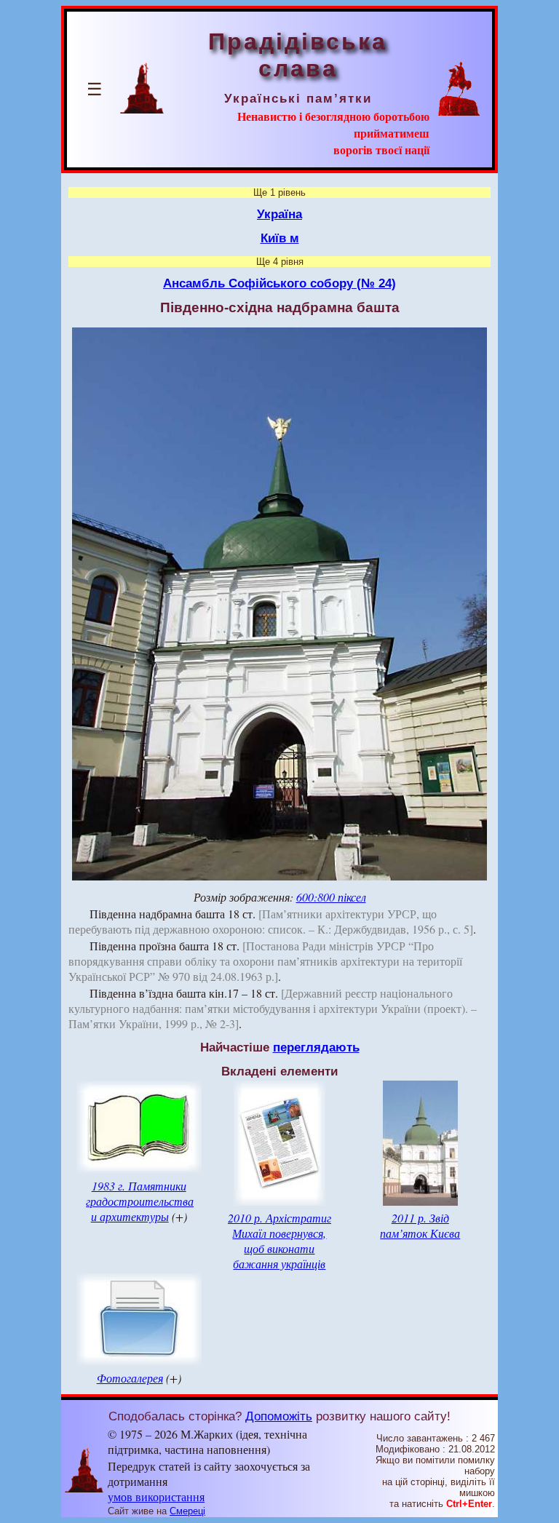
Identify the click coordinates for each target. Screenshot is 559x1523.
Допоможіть (278, 1416)
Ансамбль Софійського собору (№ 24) (279, 283)
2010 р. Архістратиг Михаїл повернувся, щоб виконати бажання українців (279, 1240)
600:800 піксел (331, 896)
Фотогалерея (130, 1377)
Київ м (280, 238)
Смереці (187, 1511)
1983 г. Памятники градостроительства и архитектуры (140, 1201)
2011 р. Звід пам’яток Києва (420, 1225)
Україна (279, 214)
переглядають (316, 1047)
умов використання (156, 1496)
